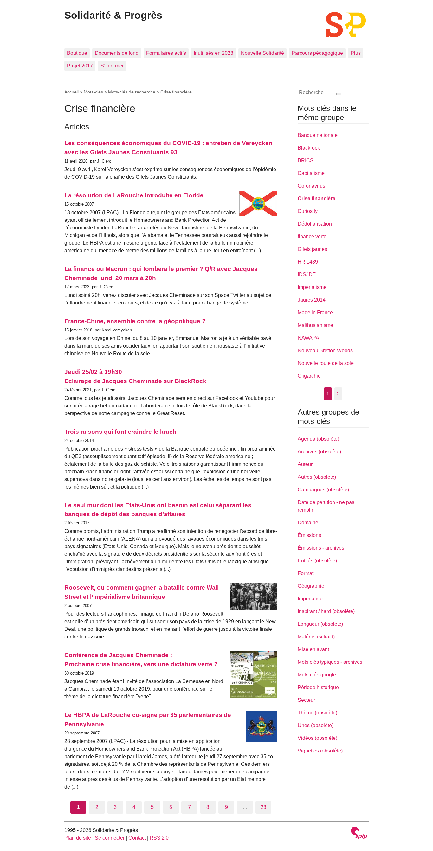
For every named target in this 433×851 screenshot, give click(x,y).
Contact (137, 838)
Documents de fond (117, 53)
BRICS (305, 160)
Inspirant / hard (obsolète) (326, 611)
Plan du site (77, 838)
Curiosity (308, 211)
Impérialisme (312, 287)
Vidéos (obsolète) (317, 738)
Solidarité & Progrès (113, 15)
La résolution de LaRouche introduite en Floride (134, 195)
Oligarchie (309, 376)
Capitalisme (311, 173)
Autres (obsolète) (317, 477)
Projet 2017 (80, 65)
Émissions (309, 535)
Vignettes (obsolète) (320, 750)
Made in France (315, 312)
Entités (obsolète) (317, 560)
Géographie (311, 586)
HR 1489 (308, 262)
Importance (310, 598)
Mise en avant (313, 649)
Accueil (71, 91)
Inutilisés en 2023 (213, 53)
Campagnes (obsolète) (323, 489)
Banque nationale (318, 135)
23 (263, 807)
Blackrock (309, 147)
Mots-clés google (317, 674)
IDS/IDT (307, 274)
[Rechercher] (338, 94)
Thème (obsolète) (317, 712)
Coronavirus (311, 186)
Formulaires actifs (166, 53)
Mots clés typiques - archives (330, 662)
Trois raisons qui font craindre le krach (120, 431)
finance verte (312, 236)
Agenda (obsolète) (318, 439)
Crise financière (316, 198)
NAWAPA (308, 338)
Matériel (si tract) (316, 636)
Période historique (318, 687)
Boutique (77, 53)
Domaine (308, 522)
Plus (356, 53)
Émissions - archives (321, 548)
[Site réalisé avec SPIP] (359, 834)
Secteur (306, 700)
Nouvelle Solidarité (262, 53)
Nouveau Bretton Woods (325, 350)
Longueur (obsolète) (320, 624)
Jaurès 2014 (312, 300)
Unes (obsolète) (315, 725)
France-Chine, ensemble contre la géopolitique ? (135, 321)
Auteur (305, 464)
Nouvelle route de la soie (326, 363)
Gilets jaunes (312, 249)
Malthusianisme (315, 325)
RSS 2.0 (159, 838)
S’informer (112, 65)
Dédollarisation (315, 224)
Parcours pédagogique (317, 53)
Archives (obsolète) (319, 451)
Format (305, 573)
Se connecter (110, 838)
